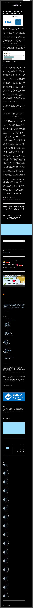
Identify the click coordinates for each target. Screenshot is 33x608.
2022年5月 (5, 522)
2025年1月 (5, 485)
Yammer (6, 340)
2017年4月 (5, 590)
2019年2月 (5, 566)
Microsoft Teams (7, 331)
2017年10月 (6, 584)
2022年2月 (5, 525)
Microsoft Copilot (6, 341)
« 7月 (7, 456)
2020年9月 (5, 544)
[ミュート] (22, 286)
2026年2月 (5, 471)
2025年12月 (6, 473)
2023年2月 (5, 511)
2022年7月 (5, 519)
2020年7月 (5, 546)
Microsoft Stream (7, 330)
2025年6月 (5, 480)
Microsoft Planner (7, 327)
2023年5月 (5, 508)
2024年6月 (5, 493)
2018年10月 (6, 570)
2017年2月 (5, 593)
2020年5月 (5, 549)
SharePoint (6, 339)
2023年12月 (6, 500)
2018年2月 (5, 579)
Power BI (6, 349)
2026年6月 (5, 466)
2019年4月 (5, 563)
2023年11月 (6, 501)
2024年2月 (5, 498)
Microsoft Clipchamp (8, 322)
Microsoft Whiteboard (8, 333)
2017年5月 (5, 589)
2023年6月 (5, 507)
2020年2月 (5, 552)
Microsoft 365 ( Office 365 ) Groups (10, 319)
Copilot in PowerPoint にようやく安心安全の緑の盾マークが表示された (14, 304)
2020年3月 (5, 551)
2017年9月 (5, 585)
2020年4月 (5, 550)
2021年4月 (5, 536)
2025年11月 (6, 474)
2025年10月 (6, 475)
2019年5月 (5, 562)
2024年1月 (5, 499)
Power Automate (7, 348)
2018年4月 (5, 577)
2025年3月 (5, 483)
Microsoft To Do (7, 332)
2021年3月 (5, 537)
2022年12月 (6, 514)
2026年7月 (5, 465)
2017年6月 (5, 588)
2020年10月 (6, 543)
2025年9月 (5, 476)
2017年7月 (5, 587)
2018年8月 (5, 572)
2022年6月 (5, 520)
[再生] (4, 286)
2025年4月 (5, 482)
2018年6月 (5, 575)
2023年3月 (5, 510)
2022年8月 (5, 518)
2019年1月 (5, 567)
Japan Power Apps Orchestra (9, 357)
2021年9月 (5, 531)
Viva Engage (7, 344)
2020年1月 (5, 553)
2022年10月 (6, 516)
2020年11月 (6, 542)
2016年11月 (6, 596)
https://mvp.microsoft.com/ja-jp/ (8, 64)
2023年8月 (5, 505)
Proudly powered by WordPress (7, 605)
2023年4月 (5, 509)
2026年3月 (5, 470)
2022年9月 (5, 517)
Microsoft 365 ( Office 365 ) (8, 318)
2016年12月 (6, 595)
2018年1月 (5, 580)
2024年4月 (5, 496)
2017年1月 (5, 594)
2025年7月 (5, 479)
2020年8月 (5, 545)
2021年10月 (6, 529)
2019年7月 (5, 560)
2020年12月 (6, 541)
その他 (15, 199)
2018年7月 (5, 573)
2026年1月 (5, 472)
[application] (14, 281)
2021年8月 (5, 532)
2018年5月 (5, 576)
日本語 (26, 0)
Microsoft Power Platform (7, 345)
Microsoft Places (7, 326)
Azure (5, 351)
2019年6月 (5, 561)
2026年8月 (5, 464)
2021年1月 (5, 540)
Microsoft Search (7, 328)
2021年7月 (5, 533)
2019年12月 (6, 554)
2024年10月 (6, 489)
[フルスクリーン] (23, 286)
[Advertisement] (16, 230)
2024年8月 (5, 491)
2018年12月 (6, 568)
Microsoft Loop (7, 325)
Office (6, 334)
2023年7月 (5, 506)
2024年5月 (5, 494)
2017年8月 (5, 586)
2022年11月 (6, 515)
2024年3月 (5, 497)
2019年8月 (5, 559)
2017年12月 (6, 581)
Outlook (6, 337)
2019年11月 (6, 555)
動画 (5, 354)
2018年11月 (6, 569)
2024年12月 (6, 487)
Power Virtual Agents (8, 350)
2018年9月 (5, 571)
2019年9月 (5, 558)
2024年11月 (6, 488)
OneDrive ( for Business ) (8, 335)
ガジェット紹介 (7, 353)
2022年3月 (5, 524)
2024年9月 (5, 490)
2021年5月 (5, 535)
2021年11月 (6, 528)
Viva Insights (7, 343)
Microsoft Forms (7, 323)
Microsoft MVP (12, 199)
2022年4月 (5, 523)
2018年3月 (5, 578)
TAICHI (5, 199)
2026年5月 (5, 467)
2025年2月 (5, 484)
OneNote (6, 336)
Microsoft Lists (7, 324)
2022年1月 (5, 526)
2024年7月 (5, 492)
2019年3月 (5, 564)
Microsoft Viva (6, 342)
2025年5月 (5, 481)
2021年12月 (6, 527)
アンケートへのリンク (6, 252)
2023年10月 (6, 502)
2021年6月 (5, 534)
